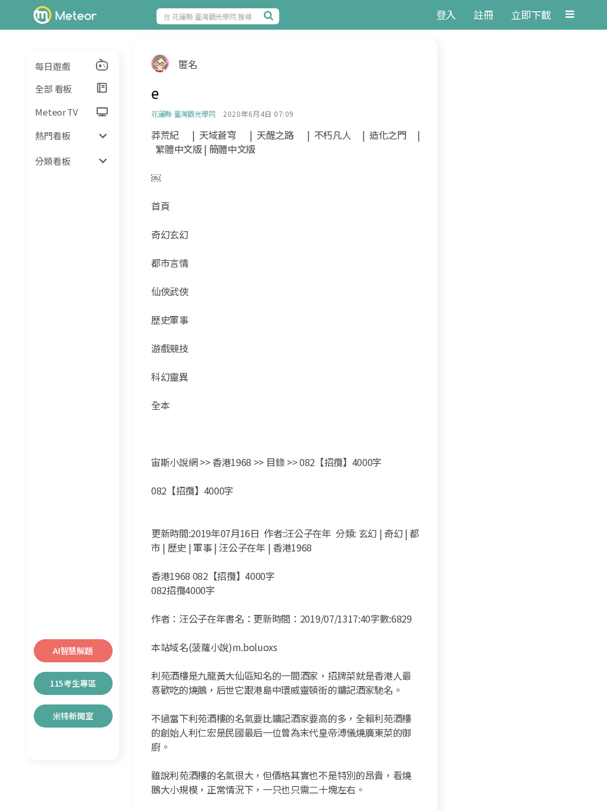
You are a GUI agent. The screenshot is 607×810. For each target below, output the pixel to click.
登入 (446, 14)
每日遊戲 (52, 66)
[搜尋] (270, 15)
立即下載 (531, 14)
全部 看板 (53, 88)
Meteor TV (56, 112)
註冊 (483, 14)
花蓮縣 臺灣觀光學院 (183, 114)
